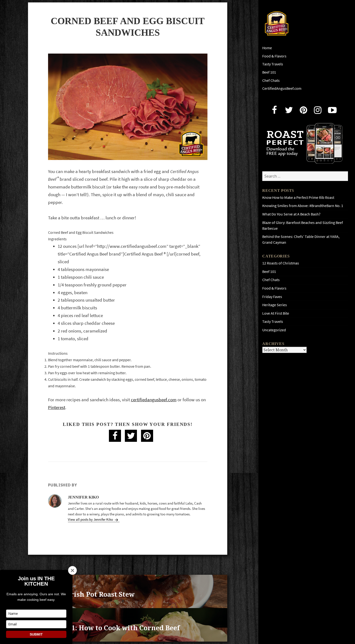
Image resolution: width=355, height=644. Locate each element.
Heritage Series (274, 304)
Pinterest (56, 407)
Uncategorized (274, 329)
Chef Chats (271, 80)
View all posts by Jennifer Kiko (91, 519)
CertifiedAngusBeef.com (281, 88)
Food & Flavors (274, 56)
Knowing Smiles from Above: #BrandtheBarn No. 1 (302, 205)
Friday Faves (272, 296)
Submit (36, 634)
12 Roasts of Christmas (280, 263)
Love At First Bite (275, 313)
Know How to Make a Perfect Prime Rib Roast (298, 197)
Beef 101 (269, 72)
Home (267, 47)
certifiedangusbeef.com (154, 400)
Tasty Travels (272, 64)
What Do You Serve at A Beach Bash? (291, 214)
